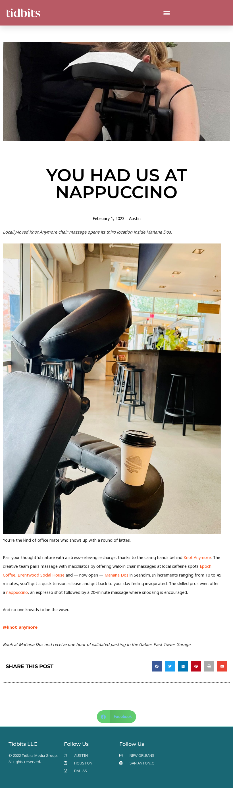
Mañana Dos (116, 575)
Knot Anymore (197, 557)
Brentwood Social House (41, 575)
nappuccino (17, 592)
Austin (135, 218)
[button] (166, 12)
